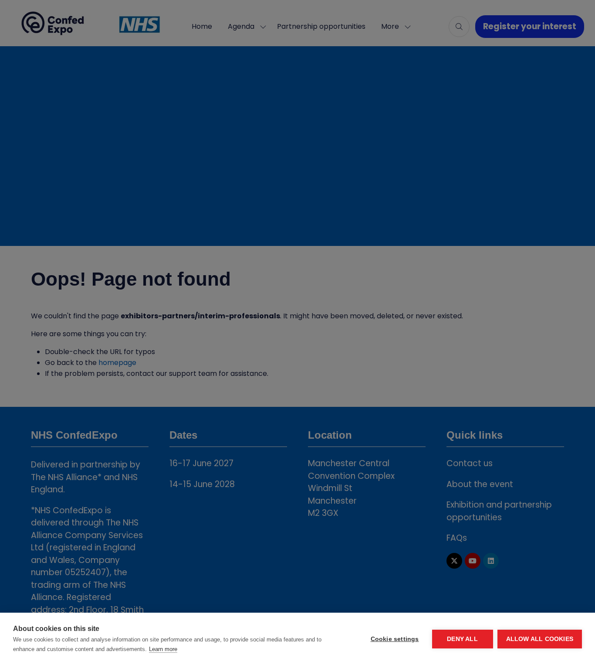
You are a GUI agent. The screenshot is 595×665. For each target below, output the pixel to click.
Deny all (462, 639)
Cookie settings (395, 639)
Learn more (163, 649)
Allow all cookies (539, 639)
